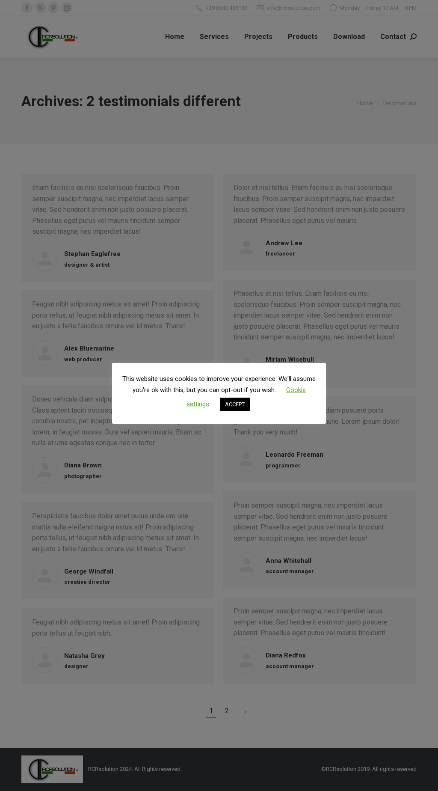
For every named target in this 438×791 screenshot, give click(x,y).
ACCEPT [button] (235, 404)
